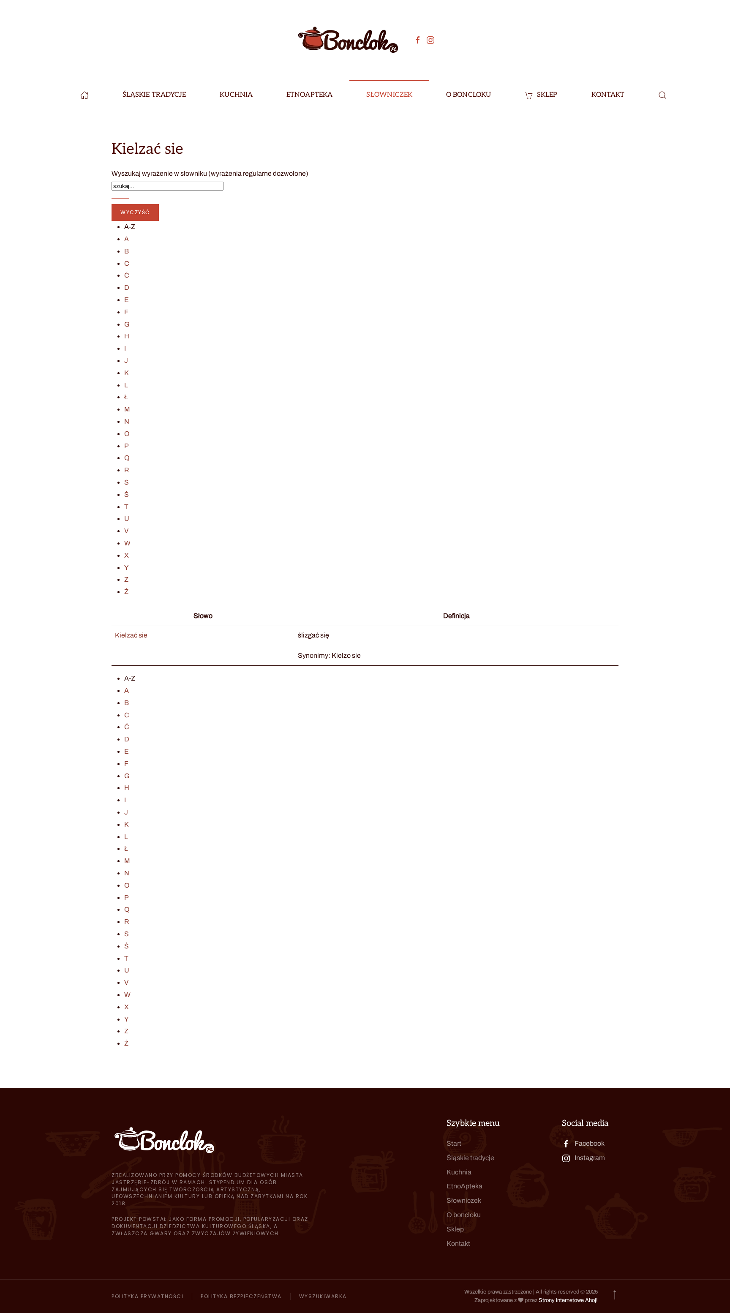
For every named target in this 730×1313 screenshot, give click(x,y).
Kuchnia (459, 1172)
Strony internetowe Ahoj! (568, 1300)
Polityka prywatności (147, 1296)
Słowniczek (389, 95)
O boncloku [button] (468, 95)
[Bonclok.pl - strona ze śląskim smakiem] (84, 95)
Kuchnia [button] (236, 95)
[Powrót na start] (348, 40)
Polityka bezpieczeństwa (241, 1296)
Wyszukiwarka (323, 1296)
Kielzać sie (131, 635)
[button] (662, 95)
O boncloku (464, 1214)
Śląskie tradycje (470, 1157)
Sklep (547, 95)
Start (454, 1143)
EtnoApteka (309, 95)
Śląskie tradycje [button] (154, 95)
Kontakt (608, 95)
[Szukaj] (120, 198)
